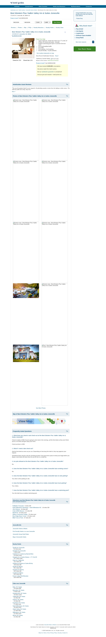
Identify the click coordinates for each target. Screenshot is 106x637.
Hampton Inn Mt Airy (18, 569)
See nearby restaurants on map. (45, 53)
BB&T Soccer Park (18, 517)
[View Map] (38, 423)
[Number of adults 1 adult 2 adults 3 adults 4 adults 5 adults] (47, 22)
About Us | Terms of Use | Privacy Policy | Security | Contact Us (53, 632)
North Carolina (22, 10)
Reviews (13, 27)
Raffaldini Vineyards (18, 506)
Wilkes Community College (20, 514)
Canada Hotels (29, 6)
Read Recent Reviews (53, 60)
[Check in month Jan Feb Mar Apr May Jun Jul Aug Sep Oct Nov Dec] (15, 19)
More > (14, 91)
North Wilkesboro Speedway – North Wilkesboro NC (27, 507)
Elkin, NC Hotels (17, 587)
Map (25, 27)
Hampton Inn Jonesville (19, 551)
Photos (20, 27)
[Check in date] (18, 22)
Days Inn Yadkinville (18, 560)
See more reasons (81, 42)
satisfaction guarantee (48, 71)
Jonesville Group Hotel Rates (21, 534)
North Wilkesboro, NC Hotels (21, 606)
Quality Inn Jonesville (19, 547)
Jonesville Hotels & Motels (31, 10)
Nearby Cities (59, 27)
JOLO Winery (16, 509)
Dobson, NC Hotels (18, 599)
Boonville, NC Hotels (18, 590)
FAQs (29, 27)
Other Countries (43, 6)
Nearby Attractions (39, 27)
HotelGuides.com (14, 10)
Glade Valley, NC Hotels (19, 609)
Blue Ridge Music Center (19, 516)
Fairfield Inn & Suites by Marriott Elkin (23, 554)
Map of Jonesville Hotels (19, 537)
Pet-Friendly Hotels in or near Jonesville (24, 531)
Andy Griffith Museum (18, 511)
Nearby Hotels (50, 27)
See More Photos (41, 408)
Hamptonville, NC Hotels (19, 593)
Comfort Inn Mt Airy (18, 573)
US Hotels (16, 6)
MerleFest (15, 512)
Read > (57, 56)
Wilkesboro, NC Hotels (19, 612)
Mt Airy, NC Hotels (18, 615)
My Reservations (75, 6)
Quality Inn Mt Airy (18, 566)
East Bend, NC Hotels (19, 603)
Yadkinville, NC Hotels (19, 596)
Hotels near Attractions (59, 6)
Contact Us (89, 6)
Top (67, 84)
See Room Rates (84, 49)
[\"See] (93, 42)
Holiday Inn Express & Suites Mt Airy (23, 563)
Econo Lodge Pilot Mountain (20, 576)
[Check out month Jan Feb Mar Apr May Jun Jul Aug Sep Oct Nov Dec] (26, 19)
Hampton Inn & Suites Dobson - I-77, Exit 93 (25, 557)
